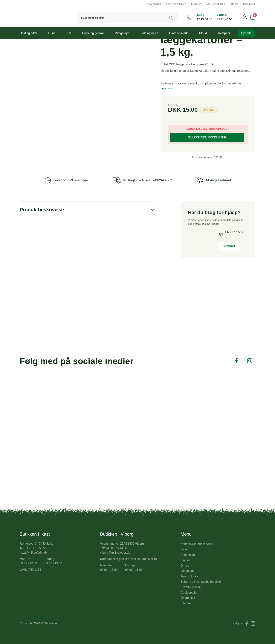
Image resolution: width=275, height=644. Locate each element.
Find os (196, 4)
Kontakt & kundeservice (196, 544)
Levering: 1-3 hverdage (70, 180)
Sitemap (186, 603)
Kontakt (249, 4)
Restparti (224, 33)
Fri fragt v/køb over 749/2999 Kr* (147, 180)
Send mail (229, 246)
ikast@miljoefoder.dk (33, 552)
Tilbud (203, 33)
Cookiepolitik (189, 592)
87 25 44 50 (225, 19)
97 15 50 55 (204, 19)
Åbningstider (216, 4)
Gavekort (154, 4)
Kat (69, 33)
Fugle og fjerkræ (93, 33)
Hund (52, 33)
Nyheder (246, 33)
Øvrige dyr (122, 33)
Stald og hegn (149, 33)
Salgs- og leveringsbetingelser (201, 581)
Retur (184, 549)
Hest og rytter (28, 33)
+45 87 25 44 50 (116, 548)
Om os (234, 4)
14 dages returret (218, 180)
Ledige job (188, 570)
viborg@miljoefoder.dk (115, 552)
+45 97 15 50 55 (235, 234)
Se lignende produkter (207, 137)
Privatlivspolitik (191, 587)
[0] (252, 18)
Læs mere (167, 88)
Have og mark (178, 33)
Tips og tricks (176, 4)
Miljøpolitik (188, 597)
